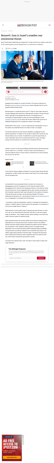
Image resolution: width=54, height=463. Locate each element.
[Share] (2, 48)
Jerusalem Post (4, 30)
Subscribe (41, 258)
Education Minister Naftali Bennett (19, 105)
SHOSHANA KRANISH (10, 96)
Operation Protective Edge (12, 119)
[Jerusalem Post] (27, 25)
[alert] (12, 448)
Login (49, 25)
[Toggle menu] (3, 25)
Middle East (10, 30)
